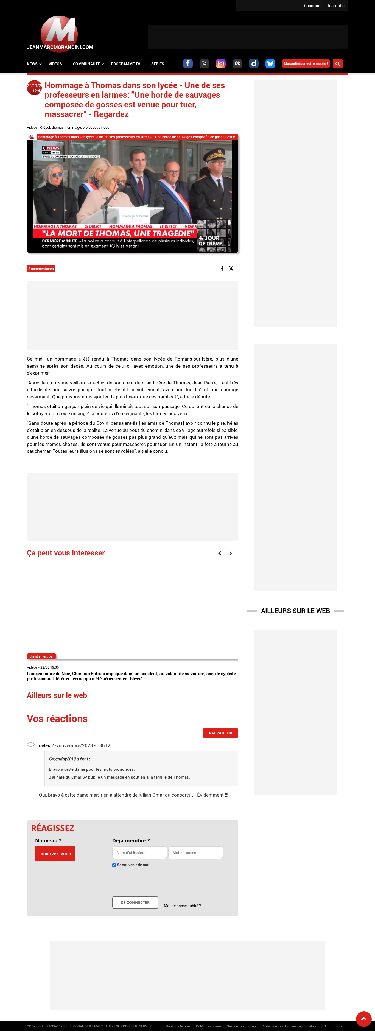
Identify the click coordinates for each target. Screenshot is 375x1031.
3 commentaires (41, 268)
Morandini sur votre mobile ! (306, 63)
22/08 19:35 (49, 667)
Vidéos (55, 63)
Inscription (337, 5)
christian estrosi (41, 656)
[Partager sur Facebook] (223, 268)
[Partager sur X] (232, 268)
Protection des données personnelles (289, 1026)
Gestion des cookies (241, 1026)
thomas (58, 127)
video (105, 127)
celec (44, 745)
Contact (339, 1026)
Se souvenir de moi (133, 864)
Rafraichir (220, 733)
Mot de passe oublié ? (182, 905)
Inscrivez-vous (55, 853)
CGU (324, 1026)
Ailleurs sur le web (295, 610)
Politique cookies (208, 1026)
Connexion (313, 5)
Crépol (45, 127)
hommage (73, 127)
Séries (157, 63)
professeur (91, 127)
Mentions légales (178, 1026)
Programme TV (125, 63)
